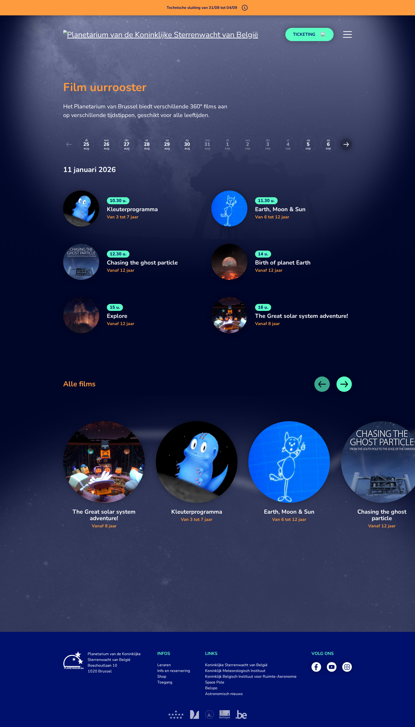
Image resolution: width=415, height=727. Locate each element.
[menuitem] (173, 665)
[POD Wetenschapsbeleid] (225, 714)
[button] (347, 34)
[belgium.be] (241, 714)
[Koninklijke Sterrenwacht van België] (176, 714)
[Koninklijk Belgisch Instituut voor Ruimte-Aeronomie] (209, 714)
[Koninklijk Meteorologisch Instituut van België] (194, 714)
